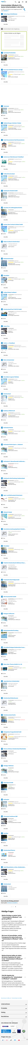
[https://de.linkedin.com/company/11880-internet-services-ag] (15, 1040)
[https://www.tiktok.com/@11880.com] (11, 1040)
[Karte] (24, 9)
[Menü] (26, 2)
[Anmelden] (19, 2)
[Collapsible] (25, 917)
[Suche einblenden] (15, 2)
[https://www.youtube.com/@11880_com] (19, 1040)
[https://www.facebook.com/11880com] (2, 1040)
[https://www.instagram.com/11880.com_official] (7, 1040)
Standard (6, 10)
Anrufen (6, 24)
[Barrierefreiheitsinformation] (22, 2)
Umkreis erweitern (12, 903)
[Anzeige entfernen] (27, 1039)
